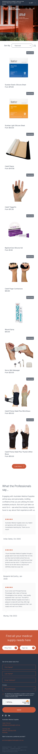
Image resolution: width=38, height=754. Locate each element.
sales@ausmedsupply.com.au (11, 725)
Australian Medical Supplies (10, 719)
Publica (16, 751)
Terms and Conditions (22, 747)
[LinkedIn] (9, 715)
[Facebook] (2, 715)
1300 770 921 (6, 723)
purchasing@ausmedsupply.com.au (13, 740)
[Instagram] (6, 715)
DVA (15, 747)
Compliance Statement (15, 748)
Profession (4, 685)
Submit (19, 710)
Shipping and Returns (7, 747)
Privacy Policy (5, 748)
